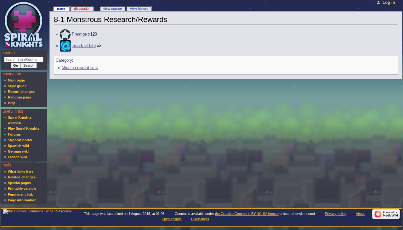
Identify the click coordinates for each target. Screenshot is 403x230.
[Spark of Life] (65, 46)
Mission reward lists (80, 67)
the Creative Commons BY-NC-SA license (247, 214)
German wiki (18, 151)
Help (11, 103)
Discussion (82, 8)
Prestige (79, 34)
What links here (20, 171)
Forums (14, 134)
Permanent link (20, 194)
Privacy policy (335, 214)
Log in (389, 2)
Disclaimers (200, 219)
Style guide (17, 86)
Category (64, 60)
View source (112, 8)
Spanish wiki (18, 146)
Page (61, 8)
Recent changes (21, 91)
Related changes (22, 177)
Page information (22, 200)
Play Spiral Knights (23, 128)
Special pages (19, 183)
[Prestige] (65, 34)
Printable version (22, 188)
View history (139, 8)
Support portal (20, 140)
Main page (16, 80)
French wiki (17, 157)
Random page (19, 97)
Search (9, 52)
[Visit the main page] (24, 24)
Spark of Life (84, 46)
